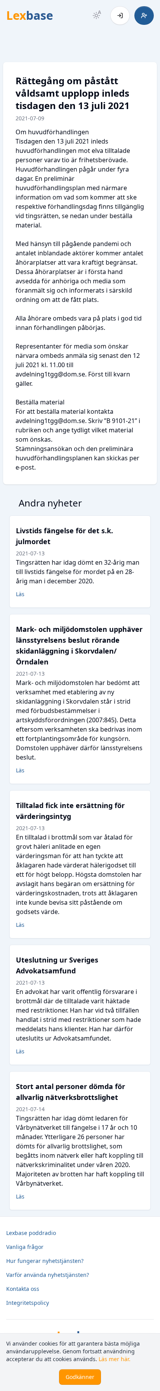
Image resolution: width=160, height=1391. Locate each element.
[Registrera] (144, 15)
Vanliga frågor (24, 1247)
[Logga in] (120, 15)
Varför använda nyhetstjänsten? (47, 1274)
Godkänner (80, 1377)
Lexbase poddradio (31, 1233)
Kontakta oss (22, 1288)
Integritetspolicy (27, 1302)
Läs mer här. (114, 1359)
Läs (20, 594)
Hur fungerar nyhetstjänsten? (44, 1260)
